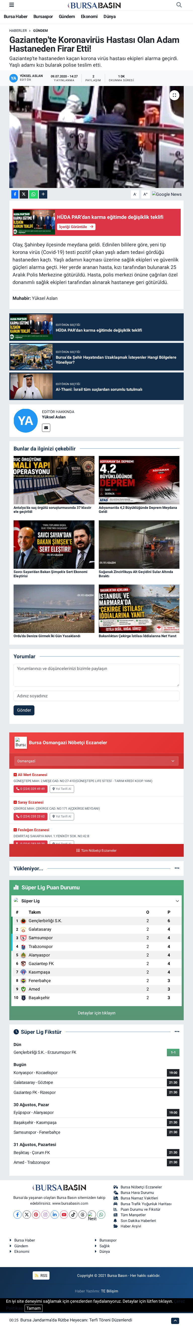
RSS (43, 1275)
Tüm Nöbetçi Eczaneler (98, 850)
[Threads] (82, 1214)
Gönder (24, 710)
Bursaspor (43, 16)
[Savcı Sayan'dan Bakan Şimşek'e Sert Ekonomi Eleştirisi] (54, 544)
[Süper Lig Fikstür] (177, 1031)
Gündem (67, 16)
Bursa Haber (15, 16)
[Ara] (179, 5)
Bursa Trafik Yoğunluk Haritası (146, 1204)
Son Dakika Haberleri (138, 1220)
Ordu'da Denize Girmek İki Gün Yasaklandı (47, 636)
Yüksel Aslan (54, 417)
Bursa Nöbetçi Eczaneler (141, 1187)
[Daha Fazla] (43, 194)
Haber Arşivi (131, 1226)
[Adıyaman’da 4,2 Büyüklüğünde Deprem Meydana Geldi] (139, 479)
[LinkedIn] (55, 1214)
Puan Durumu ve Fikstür (140, 1209)
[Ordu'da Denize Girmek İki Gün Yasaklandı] (54, 608)
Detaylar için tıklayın (96, 1012)
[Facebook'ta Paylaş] (14, 194)
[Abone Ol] (167, 194)
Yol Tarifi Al (63, 789)
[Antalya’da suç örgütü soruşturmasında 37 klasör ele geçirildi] (54, 479)
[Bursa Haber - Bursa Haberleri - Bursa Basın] (94, 5)
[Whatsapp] (101, 1214)
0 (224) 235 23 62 (32, 816)
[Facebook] (17, 1214)
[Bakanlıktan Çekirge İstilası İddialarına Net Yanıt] (139, 608)
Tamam (33, 1308)
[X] (27, 1214)
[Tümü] (177, 868)
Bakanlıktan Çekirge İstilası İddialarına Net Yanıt (137, 636)
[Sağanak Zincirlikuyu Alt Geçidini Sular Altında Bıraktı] (139, 544)
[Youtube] (64, 1214)
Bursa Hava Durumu (137, 1192)
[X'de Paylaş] (24, 194)
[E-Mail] (46, 428)
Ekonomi (89, 16)
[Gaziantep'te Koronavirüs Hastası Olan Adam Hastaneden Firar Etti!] (96, 137)
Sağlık (105, 1246)
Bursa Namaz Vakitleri (139, 1198)
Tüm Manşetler (133, 1215)
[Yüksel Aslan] (26, 420)
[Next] (92, 1214)
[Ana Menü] (11, 4)
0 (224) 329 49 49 (32, 789)
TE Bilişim (109, 1291)
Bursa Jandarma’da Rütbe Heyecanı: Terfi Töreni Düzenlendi (76, 1319)
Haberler (18, 31)
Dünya (110, 16)
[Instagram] (45, 1214)
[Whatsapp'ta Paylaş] (33, 194)
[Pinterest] (36, 1214)
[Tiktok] (73, 1214)
